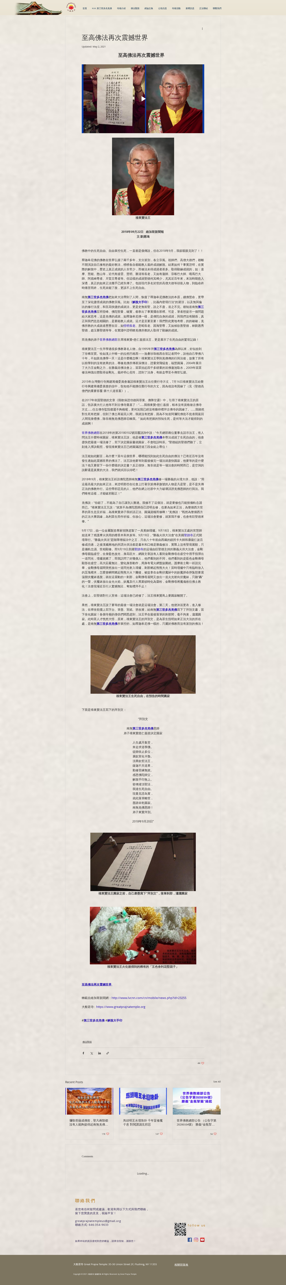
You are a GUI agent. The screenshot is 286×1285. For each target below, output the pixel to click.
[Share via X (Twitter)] (91, 1053)
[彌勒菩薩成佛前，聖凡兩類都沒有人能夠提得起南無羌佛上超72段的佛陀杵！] (89, 1101)
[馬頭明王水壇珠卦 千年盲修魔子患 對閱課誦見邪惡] (143, 1101)
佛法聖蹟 (87, 1041)
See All (217, 1081)
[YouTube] (202, 1237)
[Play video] (143, 98)
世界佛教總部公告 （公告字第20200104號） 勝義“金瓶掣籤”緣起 (196, 1123)
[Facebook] (190, 1237)
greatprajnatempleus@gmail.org (98, 1218)
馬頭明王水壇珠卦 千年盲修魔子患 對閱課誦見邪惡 (143, 1122)
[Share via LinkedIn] (99, 1053)
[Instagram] (196, 1237)
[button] (149, 8)
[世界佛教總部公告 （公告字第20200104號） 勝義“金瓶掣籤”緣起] (197, 1101)
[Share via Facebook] (83, 1053)
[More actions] (202, 29)
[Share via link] (107, 1053)
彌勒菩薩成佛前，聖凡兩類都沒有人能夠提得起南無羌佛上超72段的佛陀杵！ (88, 1123)
